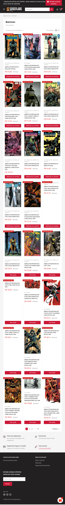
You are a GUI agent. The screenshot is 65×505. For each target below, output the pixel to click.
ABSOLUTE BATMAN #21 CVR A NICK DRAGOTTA (12, 215)
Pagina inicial (7, 16)
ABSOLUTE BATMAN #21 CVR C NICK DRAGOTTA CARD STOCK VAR (51, 188)
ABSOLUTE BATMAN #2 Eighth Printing (51, 164)
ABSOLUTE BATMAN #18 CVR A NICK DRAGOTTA (31, 164)
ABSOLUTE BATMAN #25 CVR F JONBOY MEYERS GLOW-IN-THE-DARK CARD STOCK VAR (12, 411)
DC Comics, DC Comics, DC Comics (12, 64)
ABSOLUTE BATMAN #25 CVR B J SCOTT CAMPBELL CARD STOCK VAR (52, 313)
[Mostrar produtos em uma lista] (58, 30)
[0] (61, 9)
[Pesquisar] (52, 9)
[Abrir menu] (4, 9)
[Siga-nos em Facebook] (4, 494)
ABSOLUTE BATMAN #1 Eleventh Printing (12, 67)
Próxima (55, 429)
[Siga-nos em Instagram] (7, 494)
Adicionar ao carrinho (13, 76)
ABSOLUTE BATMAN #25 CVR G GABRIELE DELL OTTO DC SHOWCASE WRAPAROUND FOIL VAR (32, 397)
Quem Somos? (40, 460)
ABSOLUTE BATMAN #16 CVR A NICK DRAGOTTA (51, 67)
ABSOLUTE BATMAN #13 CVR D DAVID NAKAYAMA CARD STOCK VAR (32, 67)
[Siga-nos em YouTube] (10, 494)
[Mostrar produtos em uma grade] (56, 30)
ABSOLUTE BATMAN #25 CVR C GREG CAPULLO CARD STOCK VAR (12, 332)
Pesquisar (38, 463)
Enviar (8, 484)
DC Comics (27, 63)
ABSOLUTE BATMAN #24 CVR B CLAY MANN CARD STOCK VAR (32, 265)
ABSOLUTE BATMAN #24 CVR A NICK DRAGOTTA (12, 264)
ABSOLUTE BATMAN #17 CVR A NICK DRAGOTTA (51, 115)
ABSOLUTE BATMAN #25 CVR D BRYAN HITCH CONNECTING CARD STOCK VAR (31, 362)
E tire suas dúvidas (44, 448)
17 (38, 429)
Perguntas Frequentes (42, 465)
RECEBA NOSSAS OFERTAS (55, 3)
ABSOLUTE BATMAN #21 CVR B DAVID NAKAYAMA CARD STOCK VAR (32, 216)
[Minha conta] (57, 9)
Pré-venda (13, 275)
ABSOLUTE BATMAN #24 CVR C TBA (51, 264)
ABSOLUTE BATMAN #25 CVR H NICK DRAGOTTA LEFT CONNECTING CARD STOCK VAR (51, 412)
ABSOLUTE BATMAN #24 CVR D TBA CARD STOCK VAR (12, 285)
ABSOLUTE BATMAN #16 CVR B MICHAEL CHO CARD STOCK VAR (12, 116)
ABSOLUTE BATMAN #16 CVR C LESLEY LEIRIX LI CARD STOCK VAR (31, 116)
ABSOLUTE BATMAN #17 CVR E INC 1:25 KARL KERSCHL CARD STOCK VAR (12, 166)
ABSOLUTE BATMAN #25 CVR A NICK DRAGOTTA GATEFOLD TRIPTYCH (31, 296)
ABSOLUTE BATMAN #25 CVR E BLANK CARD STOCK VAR (51, 332)
